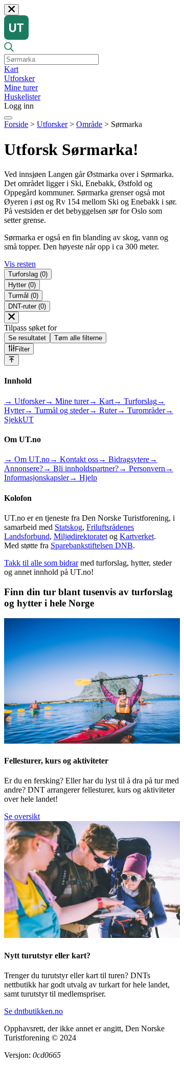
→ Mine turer (67, 401)
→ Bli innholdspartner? (81, 468)
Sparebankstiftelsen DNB (92, 545)
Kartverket (137, 536)
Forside (16, 124)
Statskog (68, 527)
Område (89, 124)
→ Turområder (141, 410)
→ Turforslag (135, 401)
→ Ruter (103, 410)
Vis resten (20, 264)
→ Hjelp (83, 477)
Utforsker (19, 78)
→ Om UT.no (27, 459)
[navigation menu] (8, 117)
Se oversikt (22, 816)
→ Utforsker (24, 401)
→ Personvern (142, 468)
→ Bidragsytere (123, 459)
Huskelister (22, 96)
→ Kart (101, 401)
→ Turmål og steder (57, 410)
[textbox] (51, 59)
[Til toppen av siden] (11, 360)
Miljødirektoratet (80, 536)
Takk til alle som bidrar (41, 562)
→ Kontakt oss (74, 459)
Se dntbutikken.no (33, 1011)
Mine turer (21, 87)
